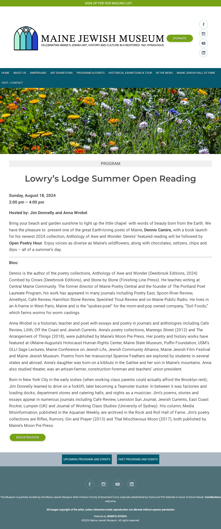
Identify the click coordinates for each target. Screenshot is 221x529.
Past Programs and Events (138, 459)
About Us (19, 73)
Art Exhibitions (61, 73)
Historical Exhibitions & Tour (130, 73)
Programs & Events (91, 73)
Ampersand (38, 73)
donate (179, 38)
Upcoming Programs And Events (86, 459)
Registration (27, 437)
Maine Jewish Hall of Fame (196, 73)
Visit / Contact (12, 82)
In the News (164, 73)
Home (5, 73)
